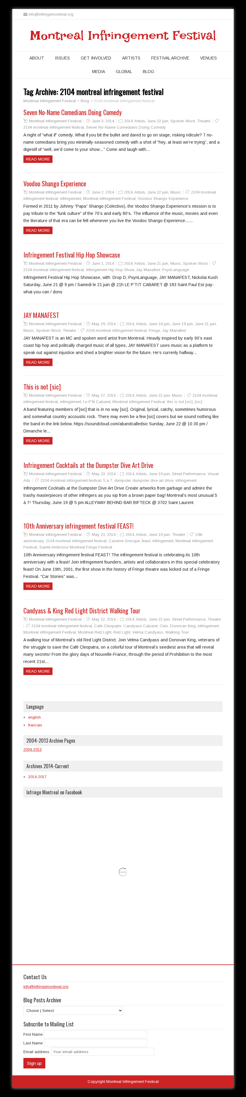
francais (35, 725)
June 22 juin (157, 121)
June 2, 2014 (103, 192)
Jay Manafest (148, 269)
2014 (128, 121)
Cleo (164, 626)
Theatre (203, 121)
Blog (148, 71)
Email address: (37, 1052)
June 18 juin (159, 324)
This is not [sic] (42, 386)
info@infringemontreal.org (45, 986)
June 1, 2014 (103, 263)
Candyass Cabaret (140, 626)
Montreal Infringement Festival (123, 35)
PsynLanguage (175, 269)
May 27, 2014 (104, 395)
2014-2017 (37, 777)
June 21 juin (157, 263)
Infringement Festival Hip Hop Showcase (71, 254)
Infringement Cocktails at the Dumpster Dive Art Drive (88, 465)
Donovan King (183, 626)
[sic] (198, 401)
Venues (208, 58)
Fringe (154, 330)
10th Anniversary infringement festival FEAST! (78, 525)
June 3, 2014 (103, 121)
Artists (131, 58)
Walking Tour (177, 632)
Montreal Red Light (94, 632)
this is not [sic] (180, 401)
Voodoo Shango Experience (54, 183)
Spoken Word (182, 121)
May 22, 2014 (104, 619)
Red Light (121, 632)
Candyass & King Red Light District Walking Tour (81, 610)
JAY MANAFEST (41, 315)
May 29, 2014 (104, 324)
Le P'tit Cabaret (96, 401)
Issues (62, 58)
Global (124, 71)
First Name (33, 1034)
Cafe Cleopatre (107, 626)
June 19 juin (182, 324)
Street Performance (189, 474)
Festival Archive (170, 58)
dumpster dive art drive (153, 480)
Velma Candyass (147, 632)
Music (175, 192)
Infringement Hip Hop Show (110, 269)
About (36, 58)
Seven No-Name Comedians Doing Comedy (72, 112)
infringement (70, 198)
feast (146, 541)
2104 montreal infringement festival (53, 127)
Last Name (33, 1043)
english (34, 717)
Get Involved (96, 58)
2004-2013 (32, 749)
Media (98, 71)
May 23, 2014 (104, 474)
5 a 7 (107, 480)
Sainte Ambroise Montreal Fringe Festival (75, 547)
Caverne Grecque (124, 541)
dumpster (122, 480)
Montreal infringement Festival (109, 198)
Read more (38, 159)
